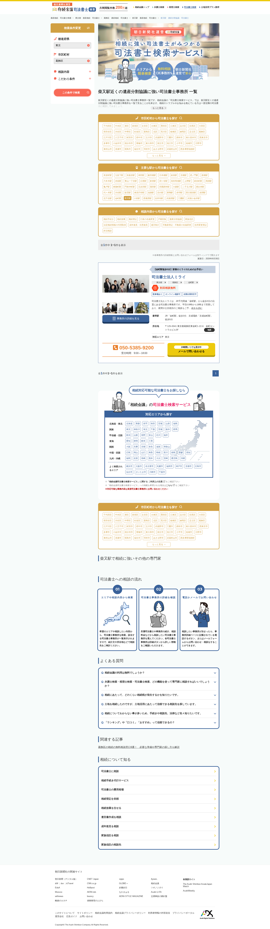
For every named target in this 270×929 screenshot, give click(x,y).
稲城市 (189, 143)
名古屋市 (149, 466)
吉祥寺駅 (159, 198)
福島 (175, 423)
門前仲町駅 (130, 187)
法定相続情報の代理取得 (115, 225)
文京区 (145, 126)
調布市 (179, 137)
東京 (128, 429)
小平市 (179, 143)
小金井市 (117, 143)
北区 (155, 132)
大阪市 (139, 466)
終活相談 (108, 231)
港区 (127, 126)
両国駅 (209, 181)
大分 (158, 458)
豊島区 (147, 132)
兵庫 (136, 446)
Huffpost (91, 887)
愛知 (128, 441)
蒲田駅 (153, 187)
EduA (57, 887)
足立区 (192, 132)
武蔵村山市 (172, 149)
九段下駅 (119, 175)
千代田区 (108, 126)
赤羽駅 (179, 192)
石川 (158, 435)
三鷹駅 (181, 198)
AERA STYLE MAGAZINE (131, 896)
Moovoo (58, 892)
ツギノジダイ (157, 887)
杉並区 (137, 132)
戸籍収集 (162, 219)
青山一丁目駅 (131, 181)
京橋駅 (183, 175)
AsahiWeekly (189, 891)
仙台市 (129, 472)
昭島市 (128, 149)
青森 (138, 423)
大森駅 (176, 187)
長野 (143, 435)
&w (62, 883)
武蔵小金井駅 (194, 198)
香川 (166, 452)
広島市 (198, 466)
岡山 (136, 452)
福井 (166, 435)
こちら (169, 485)
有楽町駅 (108, 175)
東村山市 (108, 149)
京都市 (188, 466)
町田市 (130, 137)
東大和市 (150, 143)
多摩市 (107, 143)
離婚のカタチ (61, 900)
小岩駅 (137, 198)
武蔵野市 (159, 137)
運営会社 (59, 916)
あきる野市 (158, 149)
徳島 (173, 452)
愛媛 (181, 452)
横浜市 (129, 466)
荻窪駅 (128, 192)
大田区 (202, 126)
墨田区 (164, 126)
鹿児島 (174, 458)
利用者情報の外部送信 (159, 913)
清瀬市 (118, 149)
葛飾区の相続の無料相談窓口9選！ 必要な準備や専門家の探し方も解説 (139, 747)
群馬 (175, 429)
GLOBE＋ (123, 883)
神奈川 (137, 429)
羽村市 (147, 149)
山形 (168, 423)
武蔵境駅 (171, 198)
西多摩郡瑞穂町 (187, 149)
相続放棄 (121, 219)
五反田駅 (142, 187)
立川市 (149, 137)
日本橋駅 (163, 175)
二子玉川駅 (187, 187)
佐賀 (136, 458)
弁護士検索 (159, 7)
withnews (59, 896)
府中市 (139, 137)
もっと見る (157, 155)
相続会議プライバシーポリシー (130, 913)
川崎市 (152, 472)
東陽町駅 (117, 187)
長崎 (143, 458)
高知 (188, 452)
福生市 (137, 149)
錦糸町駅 (198, 181)
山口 (143, 452)
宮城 (160, 423)
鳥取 (151, 452)
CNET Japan (93, 879)
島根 (158, 452)
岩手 (145, 423)
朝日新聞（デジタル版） (66, 879)
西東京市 (204, 137)
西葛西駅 (147, 198)
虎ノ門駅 (194, 175)
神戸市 (179, 466)
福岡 (128, 458)
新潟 (128, 435)
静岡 (136, 441)
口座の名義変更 (147, 219)
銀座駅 (174, 175)
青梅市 (139, 143)
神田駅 (141, 175)
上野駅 (188, 181)
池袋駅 (151, 192)
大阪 (128, 446)
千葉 (153, 429)
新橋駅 (205, 175)
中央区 (118, 126)
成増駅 (203, 192)
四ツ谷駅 (163, 181)
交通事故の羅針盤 (159, 896)
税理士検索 (174, 7)
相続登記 (133, 219)
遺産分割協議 (176, 219)
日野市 (198, 143)
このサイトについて (65, 913)
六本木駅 (108, 181)
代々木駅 (108, 192)
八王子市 (119, 137)
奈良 (151, 446)
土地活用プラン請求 (210, 7)
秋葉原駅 (131, 175)
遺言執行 (155, 225)
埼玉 (145, 429)
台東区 (154, 126)
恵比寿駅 (200, 187)
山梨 (136, 435)
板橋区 (173, 132)
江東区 (173, 126)
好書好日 (123, 887)
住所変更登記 (201, 225)
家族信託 (189, 219)
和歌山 (167, 446)
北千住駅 (108, 198)
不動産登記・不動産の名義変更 (177, 225)
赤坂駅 (118, 181)
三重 (151, 441)
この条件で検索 (71, 92)
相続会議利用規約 (103, 913)
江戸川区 (108, 137)
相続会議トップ (142, 7)
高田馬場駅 (176, 181)
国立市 (160, 143)
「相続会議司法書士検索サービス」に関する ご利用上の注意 (135, 481)
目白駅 (160, 192)
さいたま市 (141, 472)
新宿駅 (153, 181)
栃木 (168, 429)
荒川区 (164, 132)
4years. (154, 879)
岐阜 (143, 441)
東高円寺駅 (139, 192)
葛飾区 (202, 132)
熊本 (151, 458)
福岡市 (169, 466)
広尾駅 (143, 181)
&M (56, 883)
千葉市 (162, 472)
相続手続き (109, 219)
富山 (151, 435)
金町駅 (118, 198)
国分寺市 (129, 143)
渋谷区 (118, 132)
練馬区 (183, 132)
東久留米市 (191, 137)
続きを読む (196, 308)
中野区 (128, 132)
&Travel (69, 883)
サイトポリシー (84, 913)
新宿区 (135, 126)
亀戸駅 (107, 187)
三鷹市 (170, 137)
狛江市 (170, 143)
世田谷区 (108, 132)
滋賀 (158, 446)
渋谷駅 (118, 192)
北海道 (129, 423)
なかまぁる (124, 892)
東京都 (159, 282)
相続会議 (155, 883)
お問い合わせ (86, 916)
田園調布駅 (164, 187)
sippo (121, 879)
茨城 (160, 429)
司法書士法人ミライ (169, 277)
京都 (143, 446)
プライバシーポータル (183, 913)
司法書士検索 (190, 7)
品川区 (183, 126)
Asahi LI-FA (156, 892)
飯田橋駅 (152, 175)
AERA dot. (92, 892)
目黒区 (192, 126)
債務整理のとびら (95, 900)
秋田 (153, 423)
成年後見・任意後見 (138, 225)
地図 (209, 330)
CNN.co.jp (91, 883)
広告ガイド (71, 916)
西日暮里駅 (191, 192)
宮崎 (166, 458)
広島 (128, 452)
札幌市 (160, 466)
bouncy (90, 896)
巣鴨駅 (170, 192)
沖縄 (183, 458)
